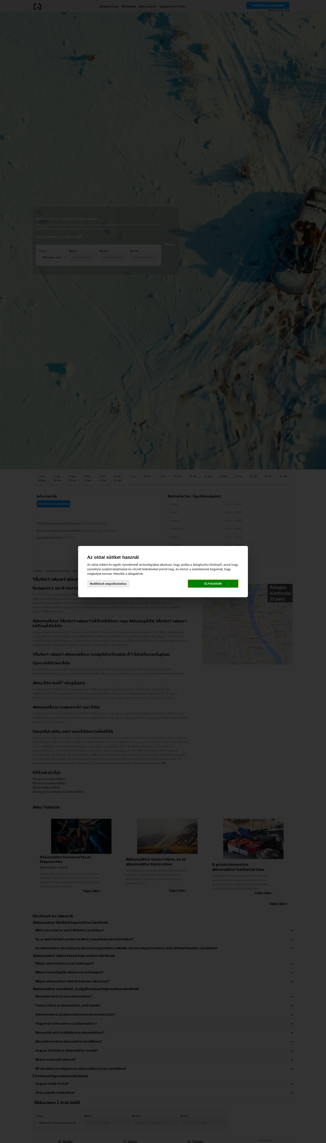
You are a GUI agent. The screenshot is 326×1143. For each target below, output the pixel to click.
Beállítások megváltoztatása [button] (108, 583)
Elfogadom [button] (213, 583)
